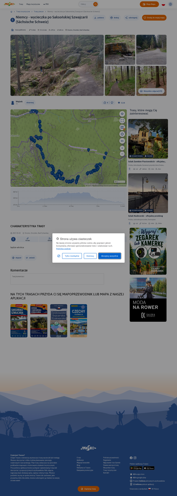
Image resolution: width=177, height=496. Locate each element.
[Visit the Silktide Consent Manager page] (58, 255)
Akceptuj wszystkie (109, 256)
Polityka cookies (63, 249)
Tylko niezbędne (72, 256)
